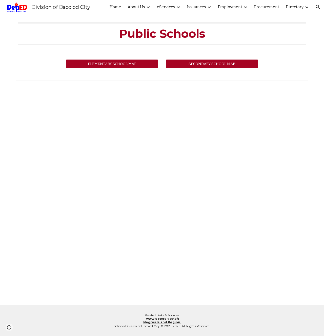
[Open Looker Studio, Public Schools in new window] (298, 87)
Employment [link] (230, 7)
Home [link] (115, 7)
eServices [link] (166, 7)
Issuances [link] (196, 7)
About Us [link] (136, 7)
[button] (318, 7)
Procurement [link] (266, 7)
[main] (162, 33)
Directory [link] (294, 7)
